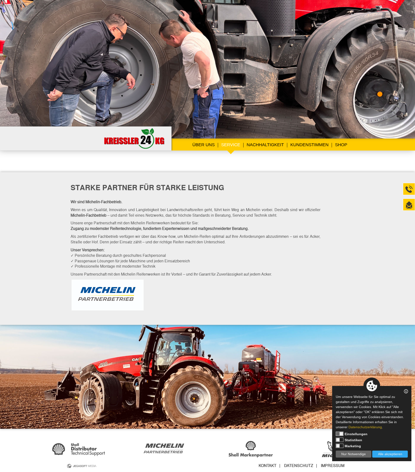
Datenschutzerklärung (365, 427)
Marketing (353, 446)
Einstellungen (356, 434)
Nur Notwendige (353, 454)
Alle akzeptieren (390, 454)
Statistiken (353, 440)
